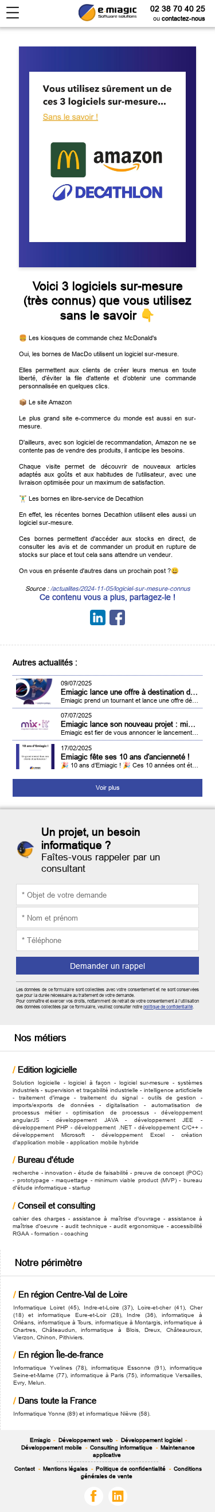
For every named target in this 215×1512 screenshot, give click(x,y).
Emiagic (40, 1440)
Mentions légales (65, 1468)
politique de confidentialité (168, 1007)
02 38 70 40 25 (177, 8)
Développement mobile (51, 1447)
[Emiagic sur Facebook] (95, 1495)
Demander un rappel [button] (107, 966)
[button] (13, 13)
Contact (24, 1468)
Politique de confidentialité (131, 1468)
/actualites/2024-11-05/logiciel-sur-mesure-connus (120, 588)
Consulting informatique (121, 1447)
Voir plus (108, 788)
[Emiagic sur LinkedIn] (119, 1495)
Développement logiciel (151, 1440)
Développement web (85, 1440)
